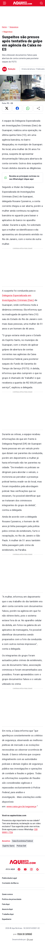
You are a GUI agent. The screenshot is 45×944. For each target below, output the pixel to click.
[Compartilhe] (38, 108)
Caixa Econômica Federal (22, 841)
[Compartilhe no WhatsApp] (27, 108)
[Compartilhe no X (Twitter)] (7, 108)
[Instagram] (31, 869)
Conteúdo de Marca (10, 883)
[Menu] (4, 3)
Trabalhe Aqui (8, 914)
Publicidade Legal (9, 878)
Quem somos (7, 894)
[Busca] (41, 3)
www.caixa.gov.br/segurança (21, 806)
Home (4, 27)
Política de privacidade (11, 899)
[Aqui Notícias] (22, 3)
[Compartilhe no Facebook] (17, 108)
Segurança (14, 27)
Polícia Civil (21, 846)
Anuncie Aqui (7, 909)
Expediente (6, 919)
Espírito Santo (8, 846)
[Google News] (38, 869)
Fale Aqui (6, 904)
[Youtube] (25, 869)
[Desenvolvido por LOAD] (30, 940)
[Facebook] (19, 869)
